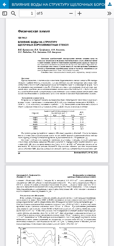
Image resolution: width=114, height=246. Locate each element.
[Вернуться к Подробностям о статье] (4, 4)
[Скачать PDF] (109, 4)
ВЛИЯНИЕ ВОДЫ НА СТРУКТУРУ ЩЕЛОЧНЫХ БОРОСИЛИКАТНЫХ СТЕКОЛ (63, 4)
